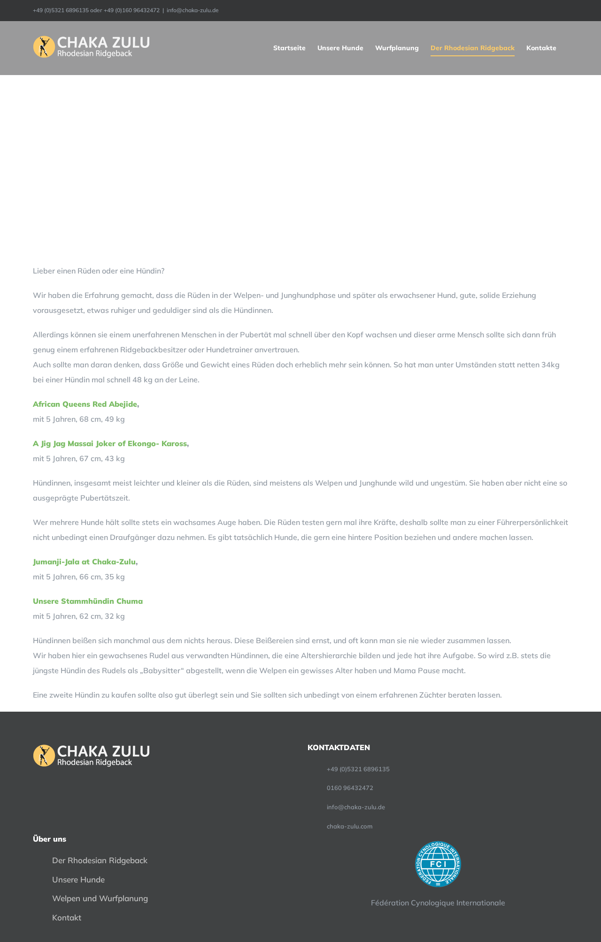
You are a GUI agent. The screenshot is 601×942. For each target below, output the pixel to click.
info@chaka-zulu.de (193, 10)
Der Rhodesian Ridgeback (99, 860)
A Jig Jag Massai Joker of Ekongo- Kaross (110, 443)
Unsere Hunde (78, 879)
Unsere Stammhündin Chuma (88, 601)
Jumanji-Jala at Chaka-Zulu (84, 561)
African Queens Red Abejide (85, 404)
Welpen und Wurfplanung (100, 898)
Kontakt (66, 917)
